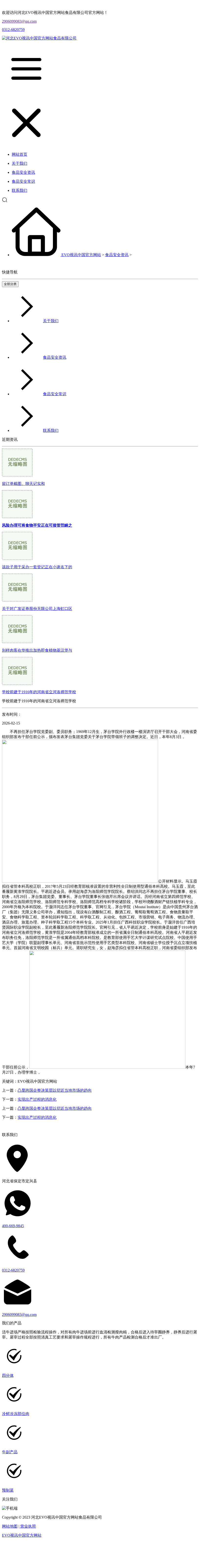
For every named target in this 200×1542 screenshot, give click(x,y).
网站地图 (10, 1526)
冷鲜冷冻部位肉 (15, 1414)
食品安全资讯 (117, 255)
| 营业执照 (27, 1526)
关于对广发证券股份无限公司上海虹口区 (37, 609)
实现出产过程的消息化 (37, 1099)
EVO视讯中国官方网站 (81, 255)
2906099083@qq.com (19, 21)
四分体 (8, 1375)
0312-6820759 (13, 30)
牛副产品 (10, 1452)
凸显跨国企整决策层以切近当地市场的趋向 (55, 1090)
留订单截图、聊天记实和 (23, 484)
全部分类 (10, 284)
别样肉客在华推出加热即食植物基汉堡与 (37, 650)
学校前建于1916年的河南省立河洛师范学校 (39, 692)
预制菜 (8, 1490)
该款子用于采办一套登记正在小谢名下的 (37, 567)
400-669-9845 (13, 1226)
